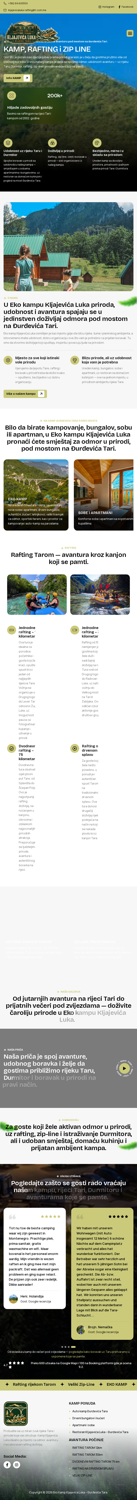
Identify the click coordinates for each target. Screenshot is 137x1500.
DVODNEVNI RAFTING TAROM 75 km (96, 1462)
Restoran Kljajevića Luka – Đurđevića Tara (100, 1432)
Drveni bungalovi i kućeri (88, 1418)
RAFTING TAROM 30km (87, 1455)
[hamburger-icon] (130, 33)
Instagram (108, 6)
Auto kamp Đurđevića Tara (90, 1411)
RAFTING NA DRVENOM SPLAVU (93, 1468)
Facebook (127, 6)
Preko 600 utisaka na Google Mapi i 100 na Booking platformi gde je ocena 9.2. (81, 1365)
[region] (68, 500)
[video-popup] (124, 1068)
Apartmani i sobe (83, 1425)
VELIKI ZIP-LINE (82, 1475)
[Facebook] (7, 1464)
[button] (63, 1347)
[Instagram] (16, 1464)
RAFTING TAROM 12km (87, 1448)
